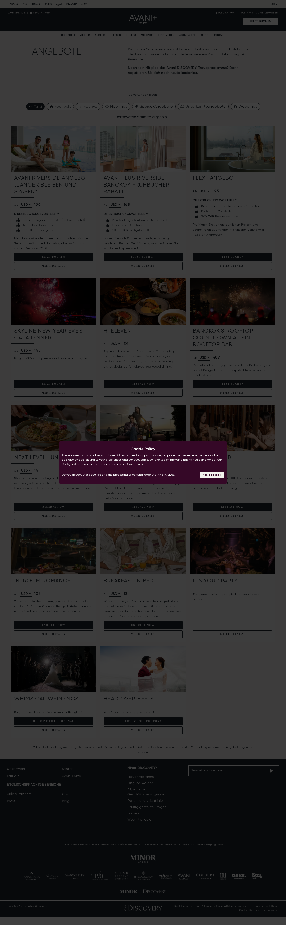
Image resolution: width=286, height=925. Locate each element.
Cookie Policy (134, 464)
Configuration (71, 464)
